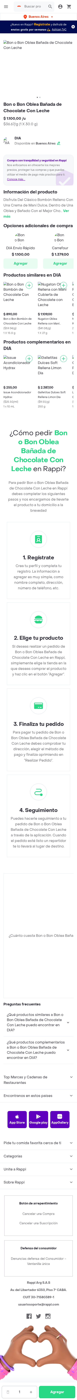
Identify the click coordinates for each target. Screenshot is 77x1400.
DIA (18, 138)
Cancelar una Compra (38, 1214)
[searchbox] (34, 6)
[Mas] (31, 1392)
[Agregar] (29, 285)
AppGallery (59, 1123)
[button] (39, 16)
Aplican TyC (59, 29)
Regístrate (42, 24)
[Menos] (8, 1392)
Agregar (21, 263)
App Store (17, 1123)
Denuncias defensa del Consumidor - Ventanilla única (38, 1261)
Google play (38, 1123)
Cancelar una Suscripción (38, 1223)
